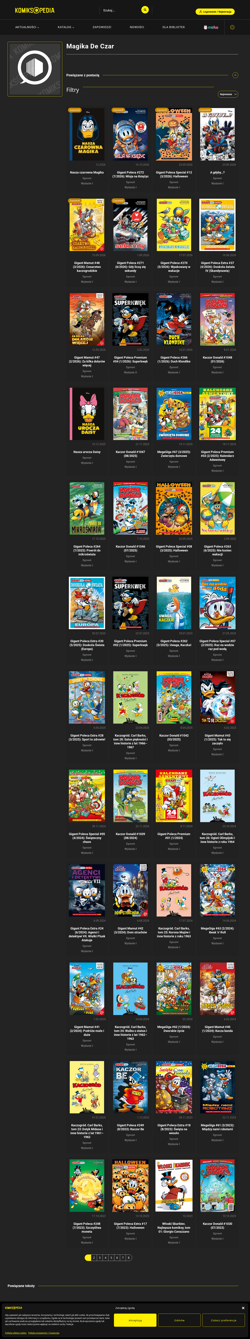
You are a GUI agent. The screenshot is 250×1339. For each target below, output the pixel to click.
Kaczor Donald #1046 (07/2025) (130, 548)
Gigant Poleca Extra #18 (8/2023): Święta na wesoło (173, 1129)
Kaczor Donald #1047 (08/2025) (130, 454)
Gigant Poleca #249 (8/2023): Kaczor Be (130, 1127)
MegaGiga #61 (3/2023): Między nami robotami (217, 1127)
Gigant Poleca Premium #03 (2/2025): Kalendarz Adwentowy (217, 456)
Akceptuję (135, 1320)
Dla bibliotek (174, 27)
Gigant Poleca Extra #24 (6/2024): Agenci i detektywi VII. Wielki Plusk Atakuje (87, 934)
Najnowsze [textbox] (226, 94)
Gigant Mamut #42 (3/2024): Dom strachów (130, 930)
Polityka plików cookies (16, 1333)
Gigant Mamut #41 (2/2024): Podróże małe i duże (87, 1031)
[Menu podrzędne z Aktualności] (27, 27)
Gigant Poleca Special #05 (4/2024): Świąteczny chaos (87, 838)
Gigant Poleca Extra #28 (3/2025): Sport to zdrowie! (87, 737)
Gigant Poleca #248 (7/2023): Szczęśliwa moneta (87, 1227)
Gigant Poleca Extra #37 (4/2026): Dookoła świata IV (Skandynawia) (217, 267)
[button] (243, 1308)
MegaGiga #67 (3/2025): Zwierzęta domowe (174, 454)
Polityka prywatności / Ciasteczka (43, 1333)
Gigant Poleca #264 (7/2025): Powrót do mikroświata (87, 550)
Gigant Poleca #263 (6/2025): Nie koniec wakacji (217, 550)
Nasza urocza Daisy (87, 452)
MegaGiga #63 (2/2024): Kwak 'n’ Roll (217, 930)
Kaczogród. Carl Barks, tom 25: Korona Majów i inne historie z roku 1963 (174, 932)
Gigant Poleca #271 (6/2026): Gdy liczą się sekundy (130, 267)
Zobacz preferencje (223, 1320)
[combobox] (227, 94)
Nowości (137, 27)
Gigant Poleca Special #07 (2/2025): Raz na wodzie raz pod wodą (217, 645)
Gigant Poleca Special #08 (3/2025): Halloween (174, 548)
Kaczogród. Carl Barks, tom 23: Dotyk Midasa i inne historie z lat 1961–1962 (86, 1131)
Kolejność (228, 85)
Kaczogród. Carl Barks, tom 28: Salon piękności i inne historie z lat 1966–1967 (130, 741)
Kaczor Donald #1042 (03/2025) (174, 737)
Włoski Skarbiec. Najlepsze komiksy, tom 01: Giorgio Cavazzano (173, 1227)
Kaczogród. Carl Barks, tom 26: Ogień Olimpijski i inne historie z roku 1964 (217, 838)
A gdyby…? (217, 172)
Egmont (87, 178)
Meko (211, 27)
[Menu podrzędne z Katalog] (66, 27)
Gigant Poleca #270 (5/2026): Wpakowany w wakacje (173, 267)
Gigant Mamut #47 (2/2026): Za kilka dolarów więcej (87, 361)
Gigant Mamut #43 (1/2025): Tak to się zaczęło (217, 739)
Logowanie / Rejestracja (217, 11)
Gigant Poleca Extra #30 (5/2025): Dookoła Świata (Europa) (87, 645)
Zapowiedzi (102, 27)
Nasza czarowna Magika (87, 172)
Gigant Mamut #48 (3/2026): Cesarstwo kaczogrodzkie (87, 267)
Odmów (179, 1320)
